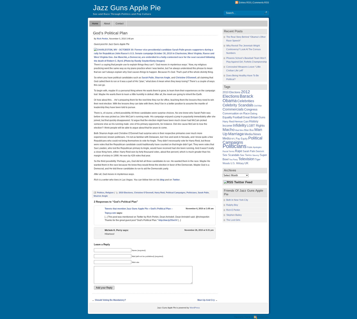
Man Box (249, 130)
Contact (119, 23)
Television (246, 159)
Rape (238, 151)
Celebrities (245, 101)
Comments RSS (261, 2)
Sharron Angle (162, 77)
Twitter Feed (243, 182)
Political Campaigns (175, 192)
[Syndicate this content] (228, 182)
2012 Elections (236, 94)
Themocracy (263, 317)
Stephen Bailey (234, 215)
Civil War (258, 106)
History (253, 121)
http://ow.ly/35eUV (167, 220)
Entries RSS (245, 2)
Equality (227, 117)
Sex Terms (246, 155)
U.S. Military (237, 163)
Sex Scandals (231, 155)
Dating (253, 113)
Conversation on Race (236, 113)
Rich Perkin (102, 39)
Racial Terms (228, 151)
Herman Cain (241, 121)
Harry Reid (160, 192)
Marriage (236, 134)
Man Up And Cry (206, 300)
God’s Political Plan (110, 33)
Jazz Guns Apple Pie (127, 8)
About (107, 23)
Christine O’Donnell (186, 77)
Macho (229, 129)
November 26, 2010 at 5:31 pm (199, 230)
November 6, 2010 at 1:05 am (200, 208)
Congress (251, 109)
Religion (109, 192)
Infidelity (239, 125)
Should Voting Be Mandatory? (110, 300)
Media (249, 134)
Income (227, 125)
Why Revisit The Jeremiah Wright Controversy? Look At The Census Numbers (243, 49)
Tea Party (233, 159)
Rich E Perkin (233, 210)
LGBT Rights (256, 125)
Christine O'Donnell (143, 192)
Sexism (260, 151)
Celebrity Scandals (238, 105)
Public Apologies (254, 147)
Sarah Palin (148, 77)
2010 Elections (126, 192)
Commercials (233, 109)
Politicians (191, 192)
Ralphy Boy (232, 205)
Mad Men (239, 130)
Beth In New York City (237, 200)
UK (246, 163)
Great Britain (250, 117)
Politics (100, 192)
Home (95, 23)
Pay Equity (242, 138)
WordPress (195, 308)
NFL (233, 139)
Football (237, 117)
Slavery (255, 155)
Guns (262, 117)
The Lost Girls (233, 220)
